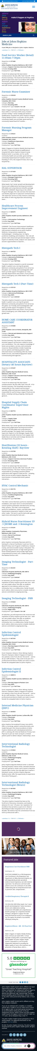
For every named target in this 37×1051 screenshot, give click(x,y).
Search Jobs (7, 35)
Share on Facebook (20, 982)
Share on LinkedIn (25, 982)
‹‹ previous (5, 50)
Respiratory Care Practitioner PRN (17, 867)
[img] (9, 6)
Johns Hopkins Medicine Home (11, 1)
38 (19, 50)
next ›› (22, 50)
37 (18, 50)
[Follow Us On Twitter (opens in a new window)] (14, 1035)
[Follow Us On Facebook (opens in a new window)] (11, 1035)
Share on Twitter (22, 982)
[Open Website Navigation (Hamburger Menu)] (33, 4)
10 (14, 50)
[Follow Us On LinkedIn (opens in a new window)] (21, 1035)
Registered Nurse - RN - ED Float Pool (18, 926)
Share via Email (27, 982)
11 (15, 50)
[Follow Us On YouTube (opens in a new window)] (18, 1035)
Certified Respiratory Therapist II (17, 896)
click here (10, 1022)
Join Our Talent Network (27, 1)
